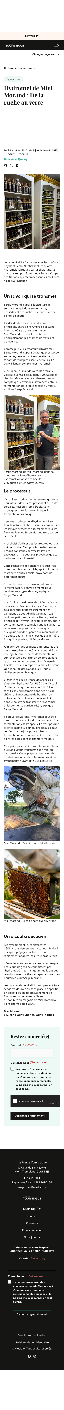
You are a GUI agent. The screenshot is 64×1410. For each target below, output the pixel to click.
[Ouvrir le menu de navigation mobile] (57, 45)
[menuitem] (46, 54)
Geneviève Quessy (16, 159)
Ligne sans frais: (32, 1182)
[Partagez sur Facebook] (6, 165)
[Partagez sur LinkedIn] (17, 165)
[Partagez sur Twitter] (11, 165)
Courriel (24, 1044)
